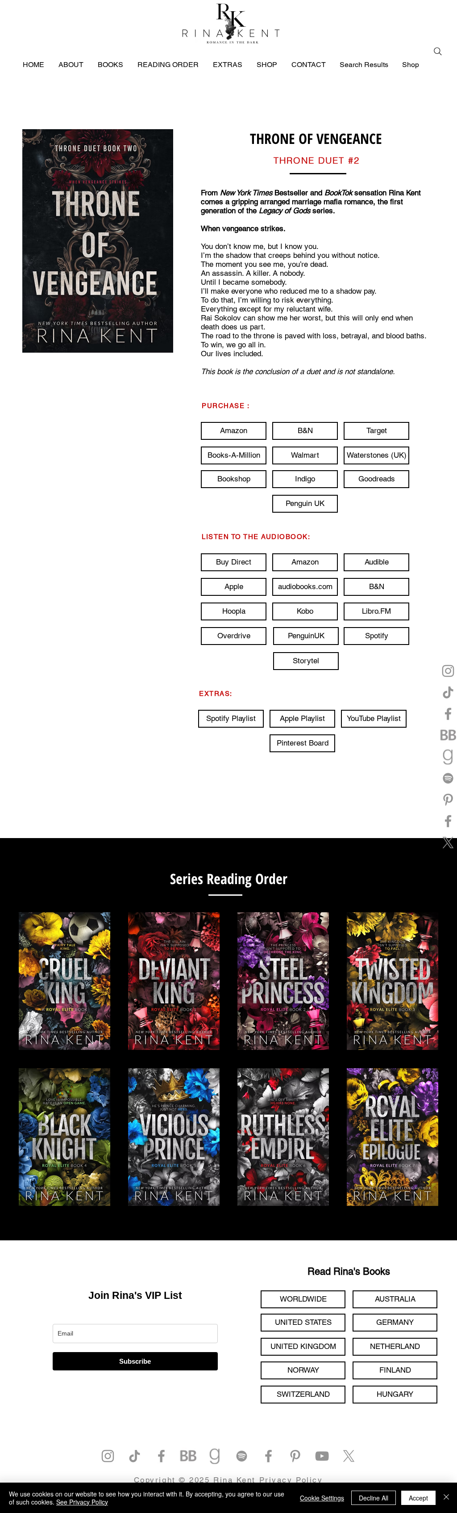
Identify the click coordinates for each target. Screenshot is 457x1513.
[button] (305, 455)
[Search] (437, 51)
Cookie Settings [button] (322, 1497)
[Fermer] (446, 1498)
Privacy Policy (291, 1479)
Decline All (373, 1497)
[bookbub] (448, 735)
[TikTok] (448, 692)
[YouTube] (322, 1456)
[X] (448, 842)
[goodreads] (448, 757)
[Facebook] (448, 714)
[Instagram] (448, 671)
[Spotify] (448, 778)
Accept (418, 1497)
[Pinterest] (448, 800)
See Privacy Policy (82, 1501)
